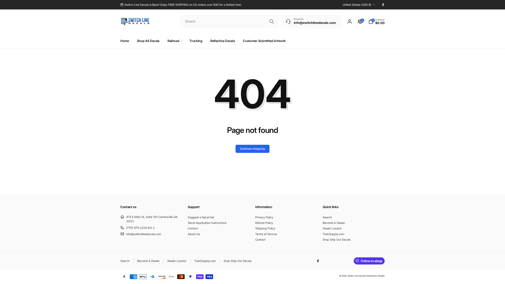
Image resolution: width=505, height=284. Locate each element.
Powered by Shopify (375, 276)
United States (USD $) (357, 4)
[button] (376, 21)
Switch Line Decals (356, 276)
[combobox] (229, 21)
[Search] (272, 21)
